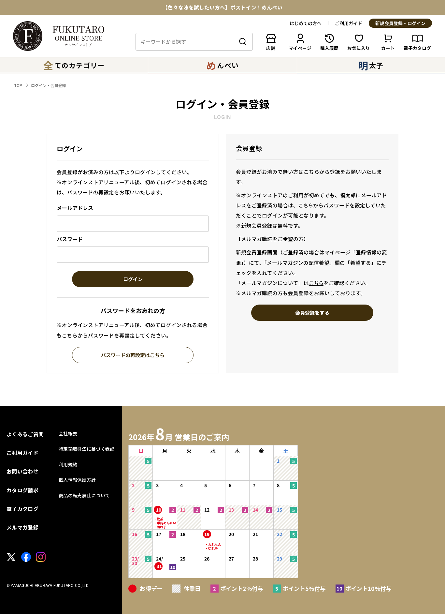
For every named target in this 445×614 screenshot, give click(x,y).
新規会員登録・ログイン (400, 23)
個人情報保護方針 (77, 479)
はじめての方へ (306, 23)
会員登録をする (312, 313)
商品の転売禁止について (84, 495)
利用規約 (68, 464)
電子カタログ (22, 509)
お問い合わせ (22, 471)
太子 (370, 65)
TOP (18, 85)
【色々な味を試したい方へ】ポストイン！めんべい (222, 7)
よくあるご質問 (25, 434)
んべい (222, 65)
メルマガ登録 (22, 527)
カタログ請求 (22, 490)
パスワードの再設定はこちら (133, 355)
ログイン (133, 279)
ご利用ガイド (348, 23)
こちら (305, 205)
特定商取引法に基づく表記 (86, 448)
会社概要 (68, 433)
